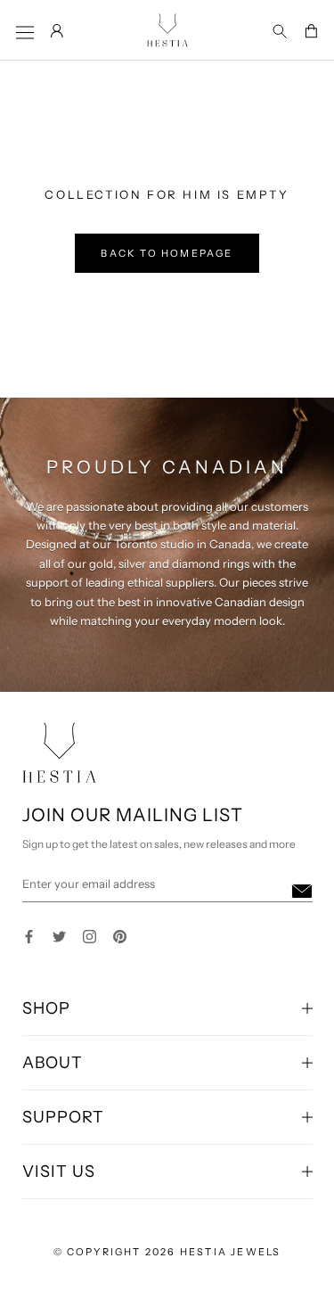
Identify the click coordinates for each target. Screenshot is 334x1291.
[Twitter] (59, 934)
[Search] (280, 32)
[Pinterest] (119, 934)
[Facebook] (29, 934)
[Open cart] (311, 32)
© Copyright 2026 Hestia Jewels (167, 1252)
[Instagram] (89, 934)
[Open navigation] (25, 31)
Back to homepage (166, 253)
